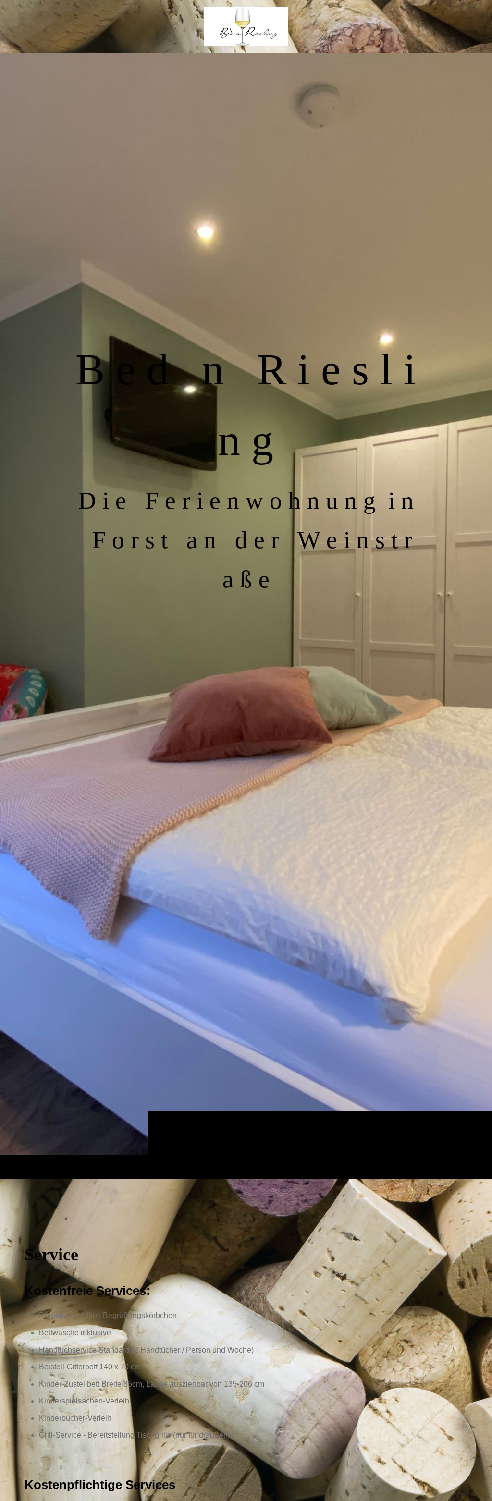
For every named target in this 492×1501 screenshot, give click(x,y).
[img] (246, 616)
